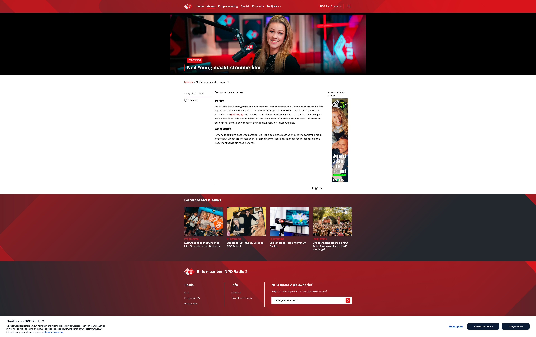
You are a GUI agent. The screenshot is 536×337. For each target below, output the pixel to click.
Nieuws (210, 6)
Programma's (192, 298)
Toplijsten (273, 6)
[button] (349, 6)
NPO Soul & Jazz (329, 6)
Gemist (245, 6)
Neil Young (237, 114)
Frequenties (191, 304)
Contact (236, 292)
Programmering (228, 6)
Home (200, 6)
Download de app (241, 298)
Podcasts (258, 6)
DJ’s (186, 292)
